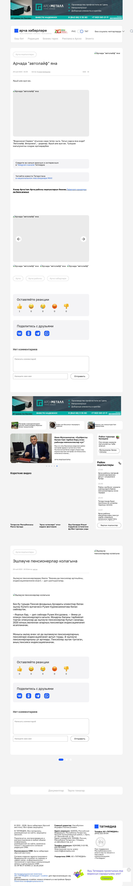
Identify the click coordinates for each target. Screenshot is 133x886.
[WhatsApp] (46, 333)
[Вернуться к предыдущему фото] (19, 239)
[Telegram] (37, 333)
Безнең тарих (50, 38)
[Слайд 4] (54, 466)
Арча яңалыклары (25, 54)
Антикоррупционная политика (28, 874)
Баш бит (19, 38)
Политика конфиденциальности (28, 881)
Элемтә (89, 38)
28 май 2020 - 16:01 (20, 569)
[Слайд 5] (56, 466)
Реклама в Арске (71, 38)
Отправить (79, 376)
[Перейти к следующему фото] (84, 239)
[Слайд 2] (49, 466)
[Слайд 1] (46, 466)
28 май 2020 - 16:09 (20, 72)
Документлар (56, 790)
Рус (74, 31)
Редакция (33, 38)
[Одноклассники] (28, 333)
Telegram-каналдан (77, 189)
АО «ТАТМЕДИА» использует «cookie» (31, 876)
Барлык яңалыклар (109, 525)
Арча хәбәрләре (58, 278)
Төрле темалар (76, 790)
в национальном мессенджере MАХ (34, 178)
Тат (86, 31)
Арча (18, 278)
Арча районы (35, 278)
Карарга (106, 878)
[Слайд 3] (51, 466)
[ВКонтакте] (19, 333)
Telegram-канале (26, 164)
